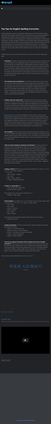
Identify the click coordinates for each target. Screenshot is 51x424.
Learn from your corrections (13, 115)
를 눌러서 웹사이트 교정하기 (7, 311)
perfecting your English (27, 256)
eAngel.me (5, 319)
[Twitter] (15, 2)
